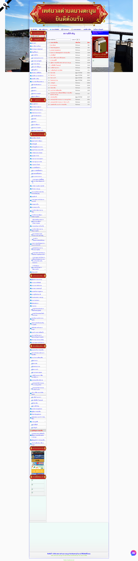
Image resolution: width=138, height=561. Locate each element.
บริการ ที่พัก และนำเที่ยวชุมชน (57, 57)
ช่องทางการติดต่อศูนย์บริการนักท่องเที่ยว (60, 52)
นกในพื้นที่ (52, 55)
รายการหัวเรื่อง (54, 42)
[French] (36, 36)
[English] (35, 36)
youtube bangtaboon (55, 50)
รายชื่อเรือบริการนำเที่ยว (56, 70)
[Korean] (43, 36)
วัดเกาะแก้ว (53, 77)
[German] (38, 36)
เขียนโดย (77, 42)
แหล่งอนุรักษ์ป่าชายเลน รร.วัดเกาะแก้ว (59, 102)
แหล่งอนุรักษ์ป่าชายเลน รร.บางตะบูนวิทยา (60, 99)
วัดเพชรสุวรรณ (54, 80)
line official (53, 45)
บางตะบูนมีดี (53, 60)
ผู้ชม (89, 42)
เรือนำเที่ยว (53, 87)
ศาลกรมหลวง (53, 85)
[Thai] (30, 36)
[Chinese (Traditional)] (33, 36)
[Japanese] (41, 36)
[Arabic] (31, 36)
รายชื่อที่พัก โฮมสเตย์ (55, 65)
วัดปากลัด (52, 72)
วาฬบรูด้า (52, 82)
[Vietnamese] (44, 36)
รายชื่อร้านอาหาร (54, 67)
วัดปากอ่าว (53, 75)
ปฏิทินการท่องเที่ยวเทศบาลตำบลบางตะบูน (60, 62)
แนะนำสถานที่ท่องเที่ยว (56, 90)
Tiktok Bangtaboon (55, 47)
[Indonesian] (39, 36)
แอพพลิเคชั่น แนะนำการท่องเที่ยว (58, 104)
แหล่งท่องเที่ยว (53, 97)
